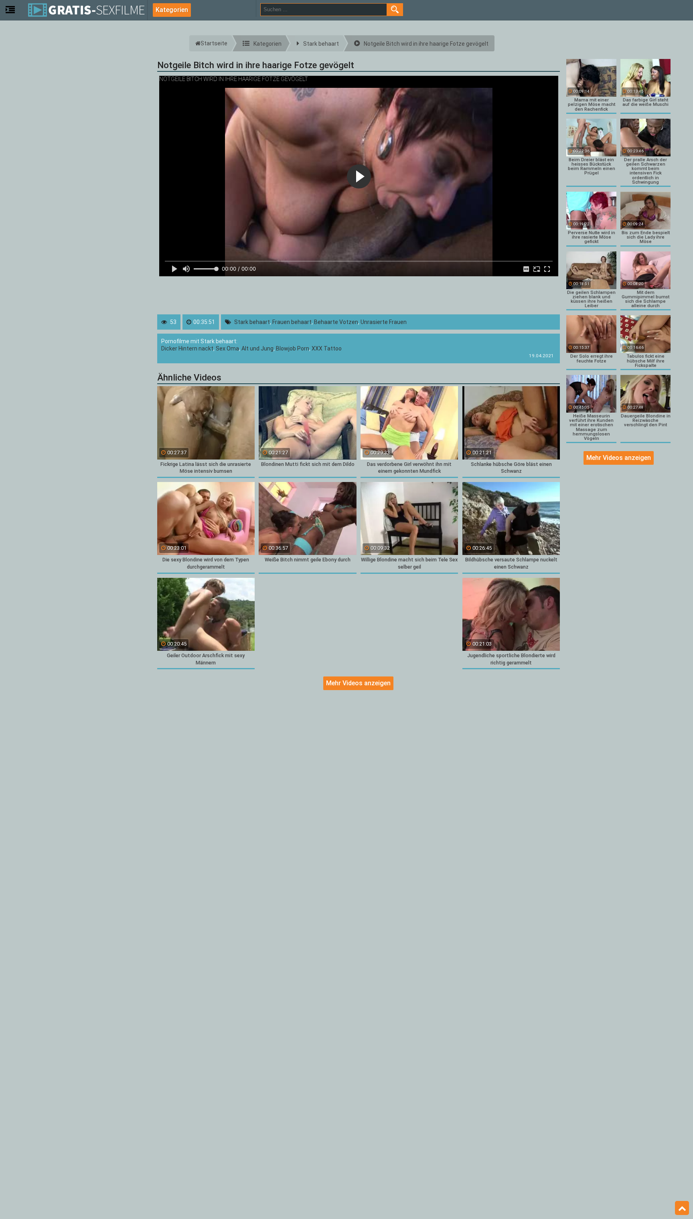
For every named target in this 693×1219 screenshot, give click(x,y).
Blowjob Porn (292, 348)
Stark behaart (252, 322)
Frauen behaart (292, 322)
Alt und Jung (257, 348)
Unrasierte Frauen (384, 322)
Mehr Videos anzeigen (358, 683)
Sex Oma (227, 348)
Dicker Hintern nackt (187, 348)
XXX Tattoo (327, 348)
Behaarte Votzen (336, 322)
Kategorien (172, 10)
